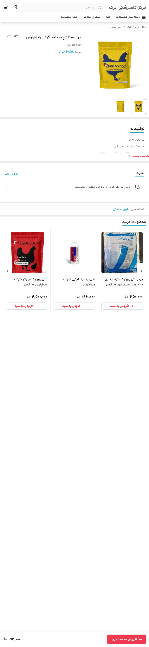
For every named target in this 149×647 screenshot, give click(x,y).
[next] (7, 271)
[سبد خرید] (5, 7)
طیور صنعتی (115, 27)
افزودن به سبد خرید (124, 639)
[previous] (141, 271)
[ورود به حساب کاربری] (16, 7)
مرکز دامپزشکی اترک (127, 7)
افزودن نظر (11, 174)
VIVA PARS (66, 52)
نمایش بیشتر (140, 156)
